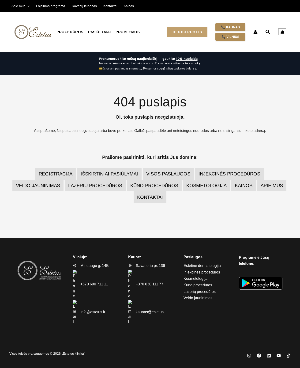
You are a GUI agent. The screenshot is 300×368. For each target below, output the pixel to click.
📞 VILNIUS (230, 37)
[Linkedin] (269, 355)
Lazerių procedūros (95, 185)
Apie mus (272, 185)
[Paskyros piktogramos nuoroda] (255, 32)
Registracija (55, 173)
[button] (27, 6)
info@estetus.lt (92, 312)
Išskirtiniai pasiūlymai (109, 173)
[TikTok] (288, 355)
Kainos (243, 185)
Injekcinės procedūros (229, 173)
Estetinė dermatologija (202, 266)
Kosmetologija (206, 185)
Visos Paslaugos (168, 173)
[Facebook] (259, 355)
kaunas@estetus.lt (151, 312)
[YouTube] (279, 355)
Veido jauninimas (38, 185)
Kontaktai (150, 197)
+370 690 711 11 (94, 284)
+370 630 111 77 (149, 284)
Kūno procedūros (154, 185)
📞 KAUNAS (230, 27)
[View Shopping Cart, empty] (282, 32)
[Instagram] (249, 355)
